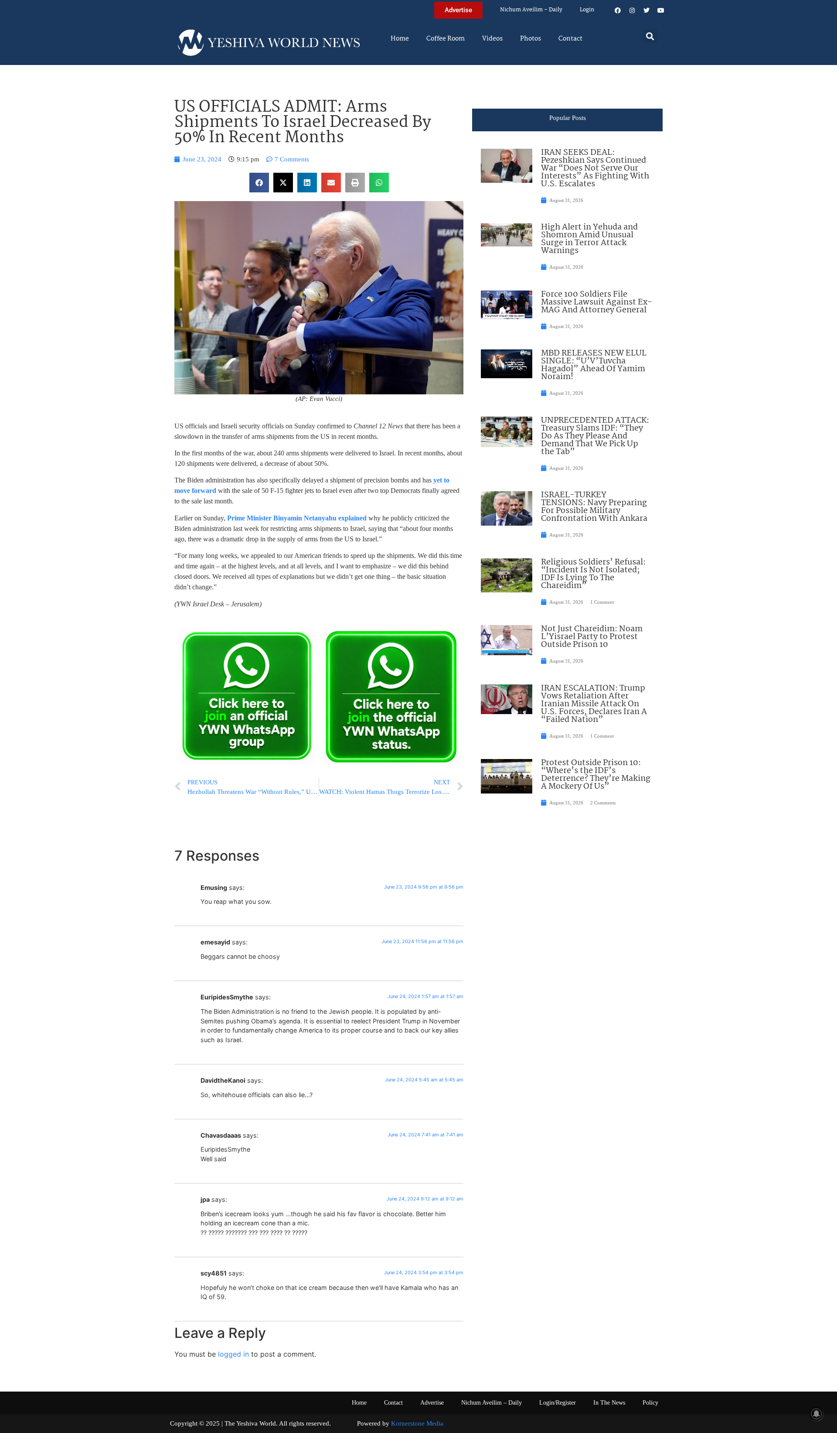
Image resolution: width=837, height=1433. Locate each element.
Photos (530, 39)
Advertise (432, 1402)
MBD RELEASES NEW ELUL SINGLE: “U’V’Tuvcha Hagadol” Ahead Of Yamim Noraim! (593, 365)
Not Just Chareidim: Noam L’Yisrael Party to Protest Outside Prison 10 (592, 636)
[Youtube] (661, 10)
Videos (492, 39)
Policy (650, 1402)
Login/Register (557, 1402)
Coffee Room (445, 39)
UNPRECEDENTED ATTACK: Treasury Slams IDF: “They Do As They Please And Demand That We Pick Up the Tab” (595, 436)
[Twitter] (646, 10)
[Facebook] (618, 10)
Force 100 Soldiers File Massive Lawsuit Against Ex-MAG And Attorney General (596, 302)
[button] (650, 36)
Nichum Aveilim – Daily (531, 9)
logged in (233, 1354)
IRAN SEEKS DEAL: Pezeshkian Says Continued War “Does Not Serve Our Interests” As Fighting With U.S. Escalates (595, 168)
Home (400, 39)
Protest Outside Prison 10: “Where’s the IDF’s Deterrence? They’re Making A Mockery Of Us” (595, 774)
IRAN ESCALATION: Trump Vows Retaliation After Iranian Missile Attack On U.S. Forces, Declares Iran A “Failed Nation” (594, 704)
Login (587, 9)
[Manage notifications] (816, 1414)
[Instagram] (632, 10)
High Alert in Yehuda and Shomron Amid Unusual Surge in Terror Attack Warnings (589, 239)
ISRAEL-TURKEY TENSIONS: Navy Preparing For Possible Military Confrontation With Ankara (594, 507)
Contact (570, 39)
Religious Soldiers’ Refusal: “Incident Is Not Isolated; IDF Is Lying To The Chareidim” (593, 574)
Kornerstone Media (417, 1423)
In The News (609, 1402)
